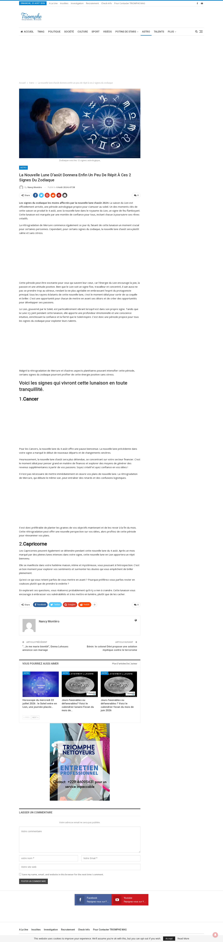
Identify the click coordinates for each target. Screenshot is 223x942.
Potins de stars (125, 31)
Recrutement (92, 3)
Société (69, 31)
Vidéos (107, 31)
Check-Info (106, 3)
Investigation (77, 3)
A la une (53, 3)
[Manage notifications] (215, 934)
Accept (169, 938)
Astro (146, 31)
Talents (159, 31)
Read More (183, 938)
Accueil (29, 31)
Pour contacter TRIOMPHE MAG (129, 3)
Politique (54, 31)
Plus (171, 31)
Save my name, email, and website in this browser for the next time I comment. (63, 874)
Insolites (64, 3)
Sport (95, 31)
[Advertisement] (24, 57)
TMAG (40, 31)
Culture (83, 31)
